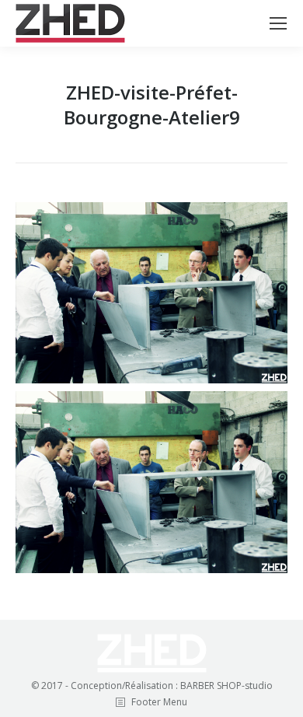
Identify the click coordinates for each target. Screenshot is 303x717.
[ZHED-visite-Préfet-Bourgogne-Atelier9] (151, 292)
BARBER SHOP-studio (226, 685)
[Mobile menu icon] (278, 23)
